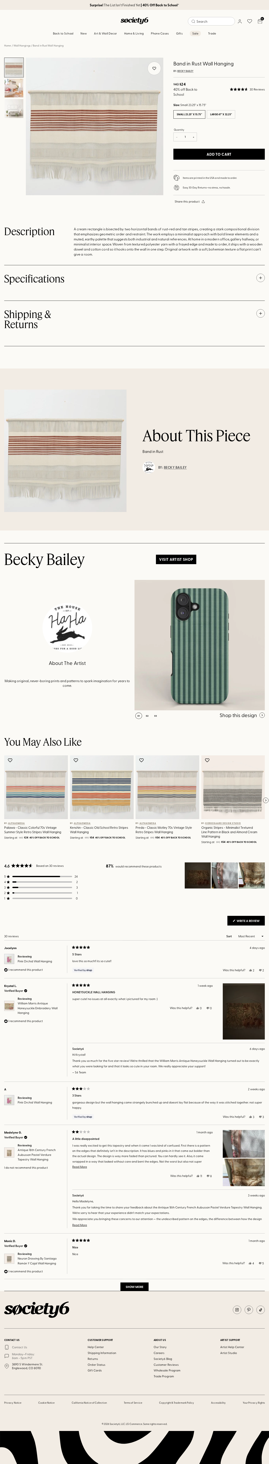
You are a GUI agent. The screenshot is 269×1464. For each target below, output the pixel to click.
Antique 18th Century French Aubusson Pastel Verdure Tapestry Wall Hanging (37, 1154)
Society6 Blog (163, 1359)
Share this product (187, 201)
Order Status (96, 1365)
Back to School (63, 33)
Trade (212, 33)
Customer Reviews (166, 1365)
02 (147, 715)
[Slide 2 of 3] (14, 88)
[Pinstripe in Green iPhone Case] (199, 645)
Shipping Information (102, 1353)
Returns (93, 1359)
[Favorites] (250, 21)
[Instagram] (237, 1310)
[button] (247, 89)
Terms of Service (133, 1402)
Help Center (96, 1347)
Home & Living (134, 33)
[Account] (240, 21)
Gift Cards (95, 1370)
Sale (195, 33)
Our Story (160, 1347)
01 (138, 715)
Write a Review (250, 922)
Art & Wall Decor (105, 33)
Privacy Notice (12, 1402)
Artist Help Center (232, 1347)
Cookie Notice (46, 1402)
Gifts (179, 33)
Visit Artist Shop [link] (176, 559)
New (83, 33)
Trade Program (164, 1376)
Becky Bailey (185, 71)
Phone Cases (160, 33)
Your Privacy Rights (254, 1402)
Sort (229, 936)
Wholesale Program (167, 1370)
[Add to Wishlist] (10, 760)
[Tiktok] (260, 1310)
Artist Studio (228, 1353)
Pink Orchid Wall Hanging (35, 961)
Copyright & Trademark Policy (176, 1402)
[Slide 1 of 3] (14, 67)
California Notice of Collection (89, 1402)
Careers (159, 1353)
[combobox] (211, 21)
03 (155, 715)
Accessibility (218, 1402)
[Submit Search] (193, 21)
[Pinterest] (249, 1310)
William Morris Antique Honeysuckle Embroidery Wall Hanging (38, 1008)
